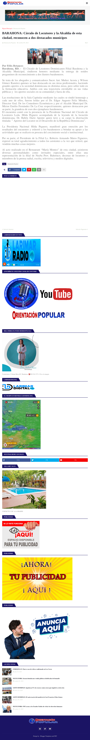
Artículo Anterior (8, 229)
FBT (55, 736)
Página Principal (7, 28)
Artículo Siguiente (81, 229)
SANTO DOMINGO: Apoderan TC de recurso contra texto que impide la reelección (38, 688)
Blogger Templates (45, 736)
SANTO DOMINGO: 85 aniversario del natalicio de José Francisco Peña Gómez (37, 697)
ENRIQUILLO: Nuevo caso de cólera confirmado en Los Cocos (32, 669)
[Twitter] (24, 169)
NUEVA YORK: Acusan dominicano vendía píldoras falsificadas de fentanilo (36, 678)
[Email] (39, 169)
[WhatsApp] (34, 169)
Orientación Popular (19, 28)
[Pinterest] (29, 169)
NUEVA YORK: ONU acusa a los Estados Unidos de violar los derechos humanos (37, 706)
